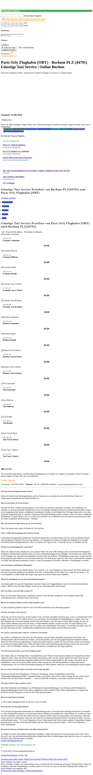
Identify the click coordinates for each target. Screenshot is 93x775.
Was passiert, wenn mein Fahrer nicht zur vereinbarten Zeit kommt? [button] (24, 633)
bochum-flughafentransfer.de (25, 19)
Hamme (5, 210)
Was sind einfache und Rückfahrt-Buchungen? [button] (16, 565)
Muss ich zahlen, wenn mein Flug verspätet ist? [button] (17, 591)
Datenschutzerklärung (9, 755)
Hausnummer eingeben (33, 16)
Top (25, 755)
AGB (21, 755)
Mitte (4, 218)
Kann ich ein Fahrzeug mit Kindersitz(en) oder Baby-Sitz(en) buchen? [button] (24, 729)
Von (25, 23)
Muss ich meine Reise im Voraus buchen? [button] (15, 503)
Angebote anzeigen (8, 50)
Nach (26, 25)
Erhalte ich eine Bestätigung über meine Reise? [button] (17, 547)
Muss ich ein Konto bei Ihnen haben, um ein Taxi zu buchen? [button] (21, 523)
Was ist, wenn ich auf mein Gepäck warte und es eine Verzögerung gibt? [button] (25, 669)
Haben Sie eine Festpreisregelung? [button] (12, 697)
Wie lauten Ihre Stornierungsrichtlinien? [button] (15, 707)
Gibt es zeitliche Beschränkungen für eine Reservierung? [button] (20, 533)
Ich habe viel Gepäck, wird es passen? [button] (14, 612)
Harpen (5, 214)
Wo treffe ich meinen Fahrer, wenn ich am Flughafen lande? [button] (21, 651)
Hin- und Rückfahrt (26, 48)
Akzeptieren (5, 771)
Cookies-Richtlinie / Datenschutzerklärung (26, 771)
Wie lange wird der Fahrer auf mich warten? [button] (16, 683)
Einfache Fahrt (9, 48)
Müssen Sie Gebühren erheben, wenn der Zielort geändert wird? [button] (22, 602)
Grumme (5, 206)
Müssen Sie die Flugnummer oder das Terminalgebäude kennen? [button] (23, 579)
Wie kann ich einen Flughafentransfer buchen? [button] (17, 491)
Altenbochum (7, 202)
